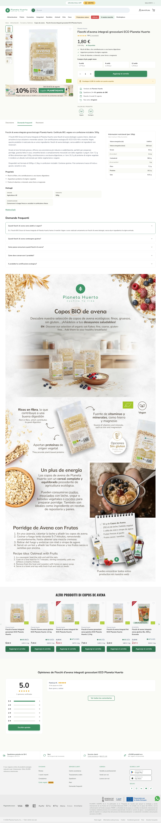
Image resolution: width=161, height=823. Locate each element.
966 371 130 (103, 756)
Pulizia (22, 17)
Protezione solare (82, 17)
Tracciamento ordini (75, 775)
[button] (153, 10)
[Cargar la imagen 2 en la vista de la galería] (8, 36)
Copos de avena (39, 23)
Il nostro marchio (107, 17)
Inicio (7, 23)
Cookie (123, 820)
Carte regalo (46, 782)
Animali (57, 17)
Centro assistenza (93, 756)
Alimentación (14, 23)
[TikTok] (151, 788)
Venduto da (93, 89)
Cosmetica (30, 17)
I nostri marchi (43, 775)
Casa (70, 17)
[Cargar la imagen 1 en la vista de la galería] (8, 28)
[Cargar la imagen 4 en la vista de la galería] (8, 52)
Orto (64, 17)
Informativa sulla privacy (111, 820)
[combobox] (80, 10)
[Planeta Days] (39, 91)
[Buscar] (33, 10)
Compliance (42, 779)
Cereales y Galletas (26, 23)
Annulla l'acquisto (151, 820)
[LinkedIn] (141, 788)
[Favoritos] (70, 29)
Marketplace (120, 17)
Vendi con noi (104, 775)
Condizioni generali (133, 820)
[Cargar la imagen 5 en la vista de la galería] (8, 60)
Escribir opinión (24, 727)
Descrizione (9, 123)
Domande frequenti (24, 123)
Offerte (95, 17)
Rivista (41, 771)
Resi (70, 782)
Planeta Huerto (82, 29)
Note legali (97, 820)
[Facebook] (132, 788)
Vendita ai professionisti (107, 771)
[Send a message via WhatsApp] (157, 798)
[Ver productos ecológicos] (26, 622)
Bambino (49, 17)
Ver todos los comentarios (101, 698)
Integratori (40, 17)
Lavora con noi (104, 779)
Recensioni (39, 123)
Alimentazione (12, 17)
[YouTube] (146, 788)
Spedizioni (72, 779)
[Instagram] (136, 788)
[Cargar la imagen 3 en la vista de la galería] (8, 44)
